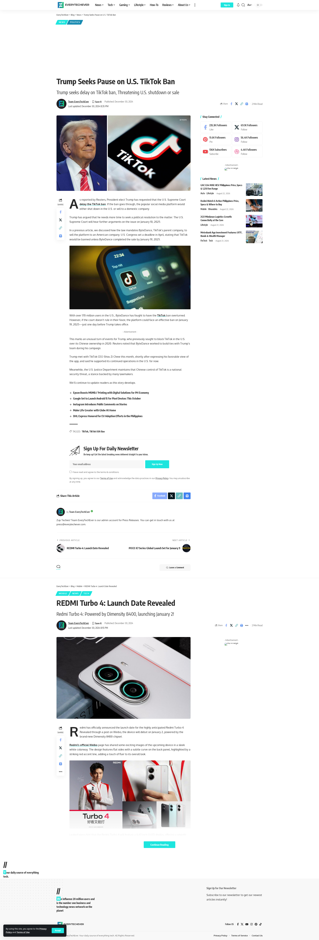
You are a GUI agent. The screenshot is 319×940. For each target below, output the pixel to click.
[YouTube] (247, 924)
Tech (211, 240)
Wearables (212, 209)
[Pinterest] (216, 139)
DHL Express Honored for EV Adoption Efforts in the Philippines (108, 416)
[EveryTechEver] (73, 5)
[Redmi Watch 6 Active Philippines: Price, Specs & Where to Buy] (254, 205)
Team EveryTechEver (78, 101)
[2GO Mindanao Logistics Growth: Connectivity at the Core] (254, 221)
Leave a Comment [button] (176, 567)
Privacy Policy (162, 478)
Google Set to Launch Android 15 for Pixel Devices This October (107, 398)
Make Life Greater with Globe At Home (94, 410)
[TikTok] (261, 924)
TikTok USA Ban (97, 431)
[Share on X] (236, 103)
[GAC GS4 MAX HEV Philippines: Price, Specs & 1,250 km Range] (254, 189)
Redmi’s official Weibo (83, 745)
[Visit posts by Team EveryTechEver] (60, 512)
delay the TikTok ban (93, 204)
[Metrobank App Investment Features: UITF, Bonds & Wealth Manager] (254, 237)
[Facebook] (216, 127)
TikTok (161, 315)
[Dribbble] (247, 151)
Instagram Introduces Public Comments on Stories (100, 404)
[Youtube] (216, 151)
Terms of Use (23, 932)
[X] (247, 127)
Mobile (204, 209)
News (62, 22)
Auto (203, 193)
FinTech (204, 240)
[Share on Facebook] (231, 103)
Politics (75, 22)
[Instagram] (247, 139)
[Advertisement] (159, 50)
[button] (58, 930)
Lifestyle (210, 193)
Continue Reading (159, 844)
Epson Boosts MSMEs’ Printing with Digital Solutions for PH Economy (111, 392)
